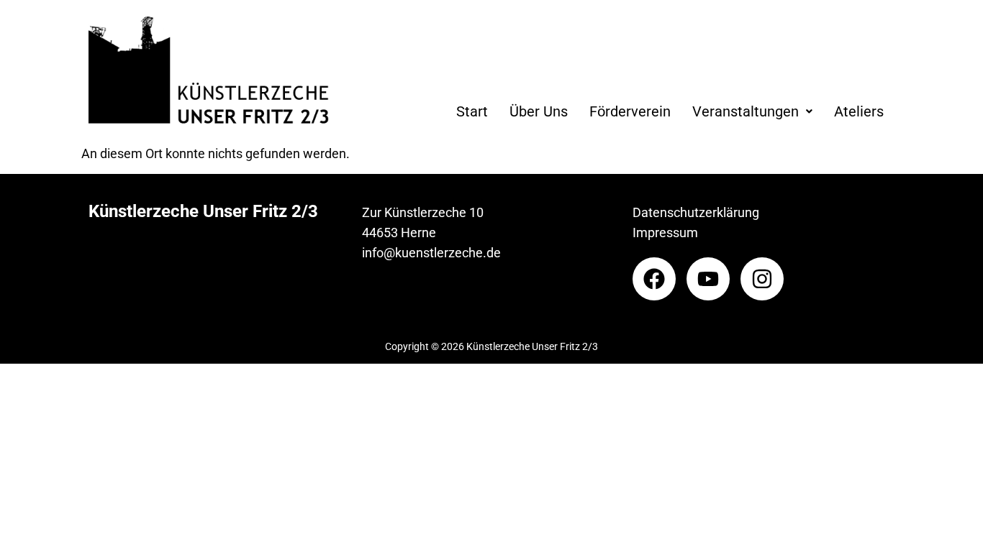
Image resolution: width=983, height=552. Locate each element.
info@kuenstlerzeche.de (431, 252)
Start (472, 111)
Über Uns (538, 111)
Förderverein (630, 111)
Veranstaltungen (745, 111)
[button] (752, 111)
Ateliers (859, 111)
